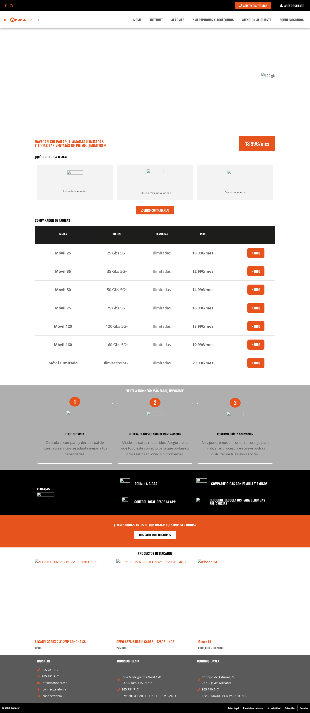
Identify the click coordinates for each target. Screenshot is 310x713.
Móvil (137, 19)
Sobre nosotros (292, 19)
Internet (156, 19)
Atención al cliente (256, 19)
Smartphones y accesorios (213, 19)
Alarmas (177, 19)
